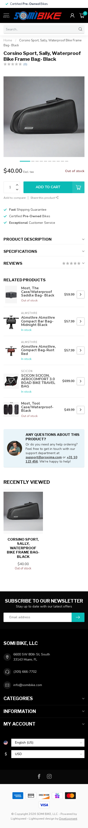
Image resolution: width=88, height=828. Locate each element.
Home (8, 40)
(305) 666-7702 (25, 671)
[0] (81, 15)
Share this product (43, 198)
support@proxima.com (44, 457)
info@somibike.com (27, 685)
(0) (25, 64)
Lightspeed (18, 819)
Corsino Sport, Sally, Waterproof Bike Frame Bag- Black (23, 548)
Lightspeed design (41, 819)
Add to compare (15, 198)
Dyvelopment (68, 819)
